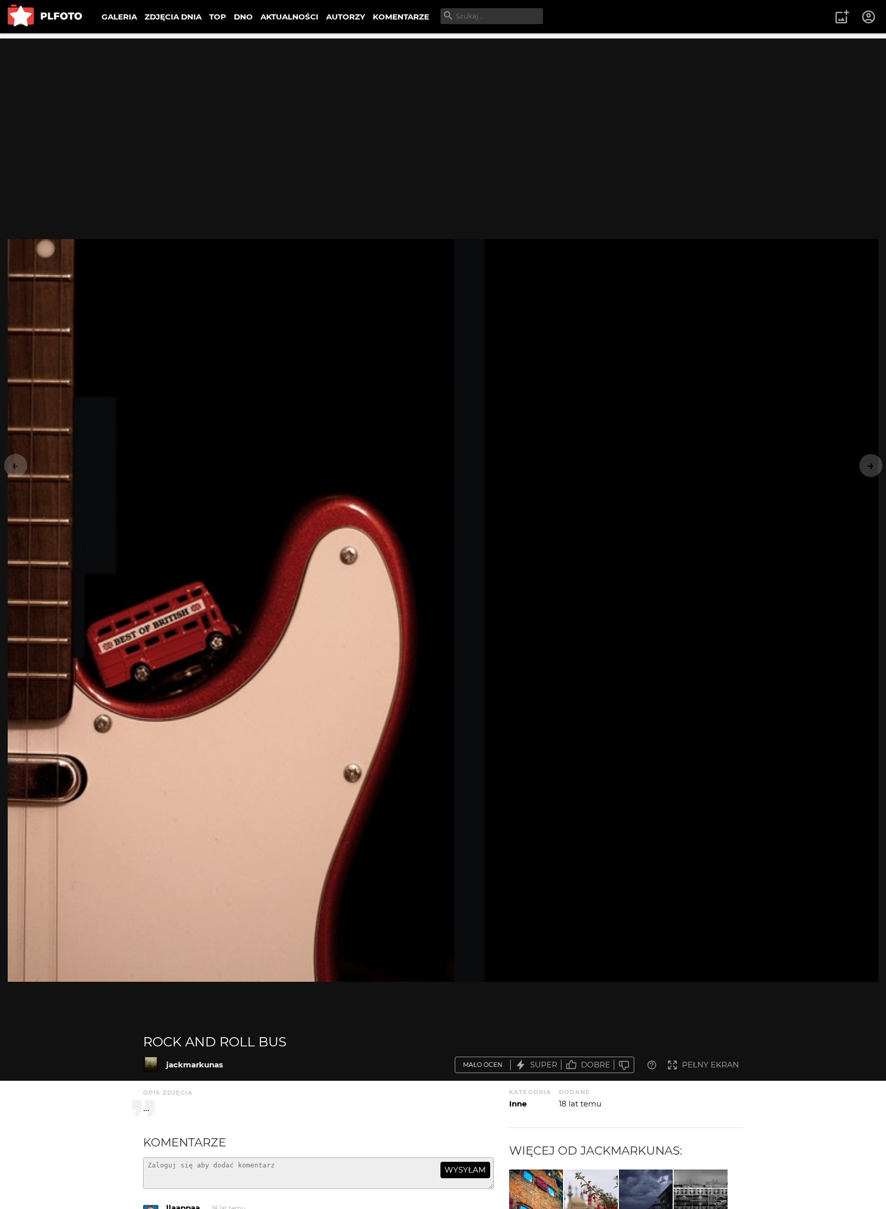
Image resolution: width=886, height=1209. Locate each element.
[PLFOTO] (45, 17)
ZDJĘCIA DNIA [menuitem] (173, 17)
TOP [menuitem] (217, 17)
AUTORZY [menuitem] (345, 17)
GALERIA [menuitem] (119, 17)
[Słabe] (624, 1065)
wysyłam (465, 1170)
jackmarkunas (194, 1064)
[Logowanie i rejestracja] (869, 17)
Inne (518, 1103)
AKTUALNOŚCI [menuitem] (289, 17)
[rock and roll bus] (150, 1065)
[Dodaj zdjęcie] (842, 17)
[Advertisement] (443, 110)
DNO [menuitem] (243, 17)
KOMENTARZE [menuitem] (401, 17)
